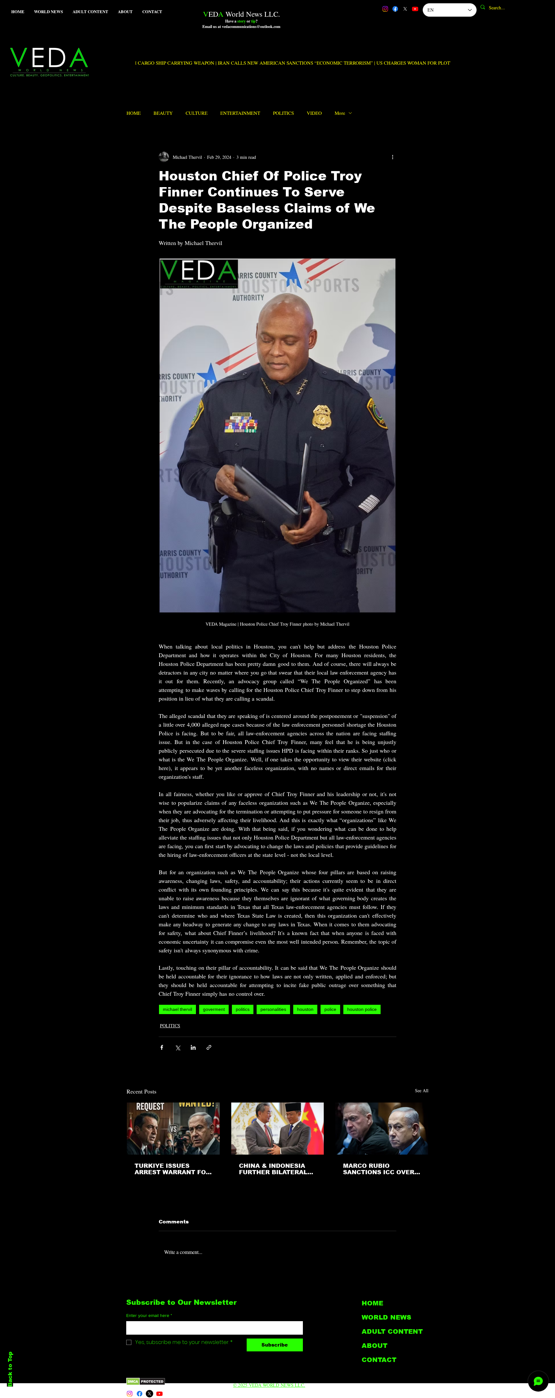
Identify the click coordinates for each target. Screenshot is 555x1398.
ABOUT (374, 1345)
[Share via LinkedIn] (193, 1047)
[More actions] (392, 157)
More (340, 113)
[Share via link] (209, 1047)
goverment (214, 1009)
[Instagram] (385, 9)
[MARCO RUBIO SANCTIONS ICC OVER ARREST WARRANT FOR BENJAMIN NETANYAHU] (381, 1129)
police (330, 1009)
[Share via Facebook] (162, 1047)
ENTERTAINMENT (240, 113)
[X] (405, 9)
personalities (273, 1009)
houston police (362, 1009)
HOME (134, 113)
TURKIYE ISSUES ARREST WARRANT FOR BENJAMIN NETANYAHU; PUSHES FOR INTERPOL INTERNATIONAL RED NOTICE (172, 1169)
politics (243, 1009)
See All (421, 1090)
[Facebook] (395, 9)
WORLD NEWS (386, 1317)
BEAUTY (163, 113)
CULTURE (196, 113)
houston (305, 1009)
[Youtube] (415, 9)
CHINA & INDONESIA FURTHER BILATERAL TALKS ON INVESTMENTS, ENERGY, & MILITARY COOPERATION (273, 1169)
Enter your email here (149, 1315)
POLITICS (283, 113)
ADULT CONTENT (392, 1331)
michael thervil (177, 1009)
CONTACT (379, 1359)
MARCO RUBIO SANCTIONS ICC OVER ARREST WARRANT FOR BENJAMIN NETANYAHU (381, 1169)
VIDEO (314, 113)
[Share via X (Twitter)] (177, 1047)
